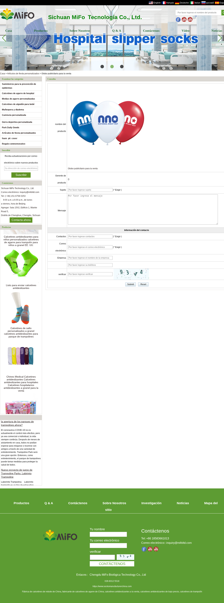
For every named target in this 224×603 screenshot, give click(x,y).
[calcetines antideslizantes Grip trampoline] (184, 19)
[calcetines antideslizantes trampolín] (190, 19)
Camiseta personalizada (14, 115)
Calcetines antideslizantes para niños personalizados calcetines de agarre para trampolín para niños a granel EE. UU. (21, 236)
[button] (102, 66)
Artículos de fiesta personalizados (23, 73)
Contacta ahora (21, 219)
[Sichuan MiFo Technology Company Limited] (17, 20)
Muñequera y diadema (13, 109)
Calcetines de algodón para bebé (18, 104)
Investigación (151, 503)
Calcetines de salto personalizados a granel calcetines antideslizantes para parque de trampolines (21, 328)
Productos (41, 30)
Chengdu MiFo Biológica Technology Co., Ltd (118, 574)
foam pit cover (9, 138)
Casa (8, 30)
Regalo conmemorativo (13, 144)
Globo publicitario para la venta (83, 168)
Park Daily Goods (10, 127)
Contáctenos (151, 30)
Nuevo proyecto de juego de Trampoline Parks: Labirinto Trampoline (16, 469)
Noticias (183, 503)
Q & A (116, 30)
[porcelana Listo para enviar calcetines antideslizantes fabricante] (21, 261)
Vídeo (186, 30)
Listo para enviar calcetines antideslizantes (21, 282)
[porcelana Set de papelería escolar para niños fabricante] (21, 406)
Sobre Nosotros (79, 30)
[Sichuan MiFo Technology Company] (178, 19)
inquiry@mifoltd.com (179, 542)
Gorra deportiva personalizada (17, 122)
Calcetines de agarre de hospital (18, 93)
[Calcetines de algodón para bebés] (112, 38)
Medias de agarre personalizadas (18, 99)
